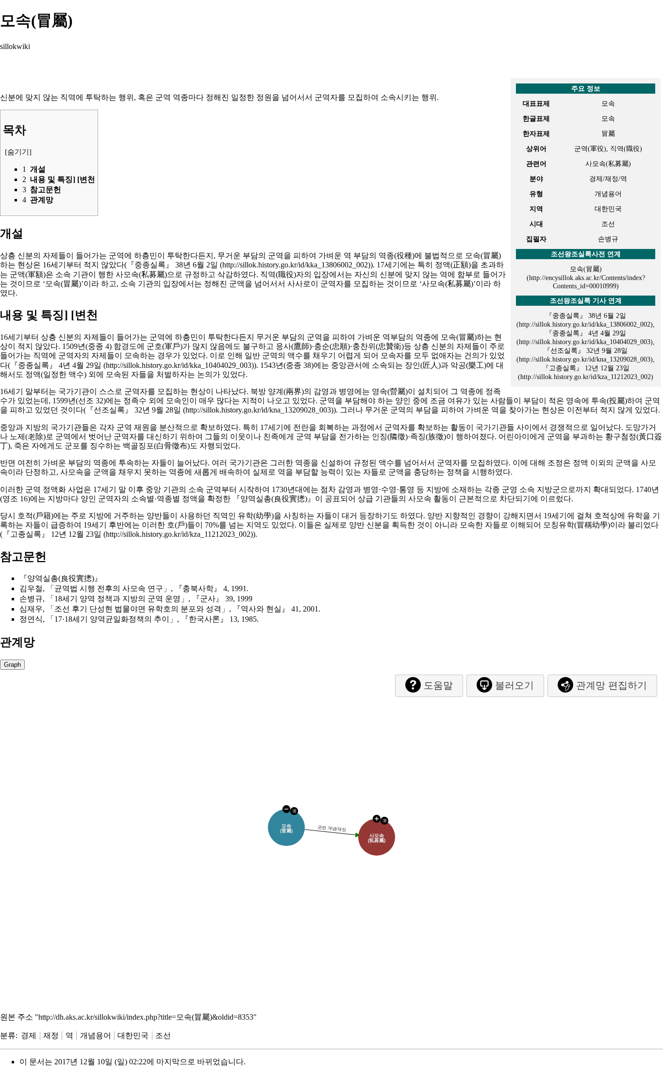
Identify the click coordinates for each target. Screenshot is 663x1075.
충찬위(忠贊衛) (378, 346)
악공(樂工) (468, 365)
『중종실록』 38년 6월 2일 (172, 265)
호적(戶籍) (35, 516)
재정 (51, 1035)
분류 (8, 1035)
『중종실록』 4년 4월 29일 (55, 365)
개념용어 (95, 1035)
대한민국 (133, 1035)
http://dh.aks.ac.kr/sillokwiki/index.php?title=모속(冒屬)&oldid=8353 (145, 1017)
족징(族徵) (428, 436)
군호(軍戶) (164, 346)
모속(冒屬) (586, 269)
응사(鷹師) (294, 346)
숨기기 (18, 152)
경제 (28, 1035)
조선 (163, 1035)
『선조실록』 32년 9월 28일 (133, 410)
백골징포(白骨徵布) (156, 446)
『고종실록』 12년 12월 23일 (51, 534)
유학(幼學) (256, 516)
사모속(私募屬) (141, 274)
